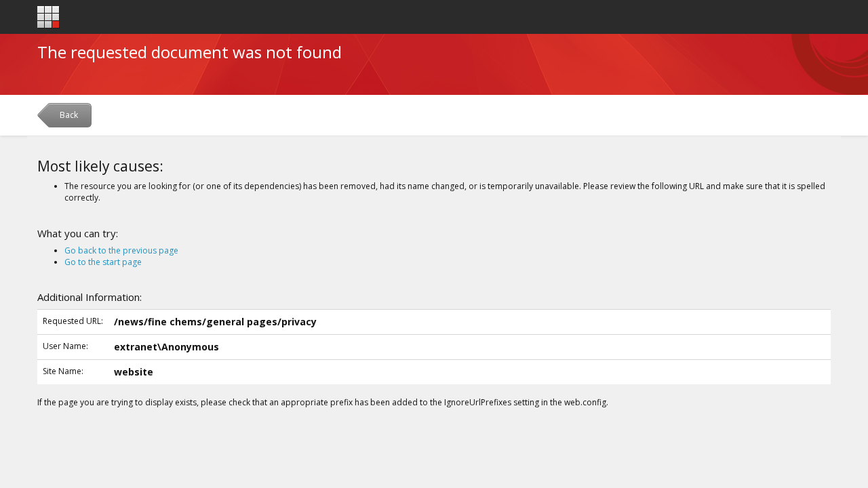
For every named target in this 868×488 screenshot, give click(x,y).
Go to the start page (103, 262)
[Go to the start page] (48, 17)
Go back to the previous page (121, 250)
